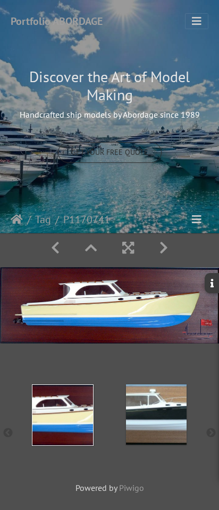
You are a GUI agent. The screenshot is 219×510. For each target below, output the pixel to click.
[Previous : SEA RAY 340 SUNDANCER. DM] (55, 248)
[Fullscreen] (128, 248)
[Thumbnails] (91, 248)
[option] (63, 431)
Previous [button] (8, 433)
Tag (43, 219)
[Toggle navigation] (196, 21)
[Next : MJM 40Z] (164, 248)
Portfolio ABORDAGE (57, 21)
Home (17, 219)
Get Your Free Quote (109, 152)
